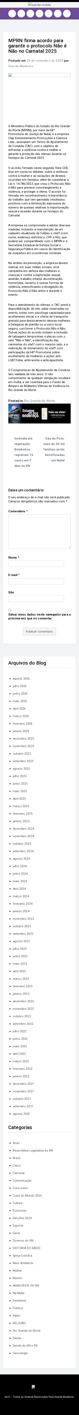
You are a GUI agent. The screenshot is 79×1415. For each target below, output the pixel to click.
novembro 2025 (23, 746)
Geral (16, 1233)
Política (18, 1308)
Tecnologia (20, 1353)
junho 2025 (20, 783)
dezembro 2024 (23, 829)
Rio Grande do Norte (39, 401)
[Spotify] (48, 13)
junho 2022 (20, 1039)
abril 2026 (19, 708)
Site (11, 592)
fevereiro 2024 (22, 904)
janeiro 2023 (21, 994)
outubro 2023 (22, 926)
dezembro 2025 (23, 738)
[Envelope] (67, 13)
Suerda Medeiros (20, 66)
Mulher (17, 1270)
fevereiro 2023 (22, 986)
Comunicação (22, 1180)
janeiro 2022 (21, 1076)
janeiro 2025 (21, 821)
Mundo (17, 1278)
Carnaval (19, 1173)
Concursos (20, 1188)
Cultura (17, 1203)
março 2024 (21, 896)
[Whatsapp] (58, 13)
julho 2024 (20, 866)
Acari (16, 1143)
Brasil (16, 1158)
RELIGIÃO (19, 1323)
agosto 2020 (21, 1114)
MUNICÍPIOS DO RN (26, 1285)
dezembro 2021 (23, 1084)
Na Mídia (18, 1293)
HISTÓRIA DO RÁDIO (27, 1248)
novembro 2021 (23, 1091)
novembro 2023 (23, 919)
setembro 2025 (23, 761)
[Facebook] (21, 13)
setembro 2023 (23, 934)
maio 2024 (20, 881)
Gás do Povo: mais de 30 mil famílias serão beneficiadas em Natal (54, 449)
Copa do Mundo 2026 (27, 1195)
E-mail (14, 575)
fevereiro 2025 (22, 813)
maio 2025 (20, 791)
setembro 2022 (23, 1024)
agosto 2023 (21, 941)
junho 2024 (20, 874)
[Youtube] (39, 13)
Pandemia (19, 1300)
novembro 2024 (23, 836)
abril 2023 (19, 971)
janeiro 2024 (21, 911)
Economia (19, 1210)
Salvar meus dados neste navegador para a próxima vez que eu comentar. (39, 616)
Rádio (16, 1315)
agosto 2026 (21, 678)
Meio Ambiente (23, 1263)
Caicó (17, 1165)
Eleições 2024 (22, 1218)
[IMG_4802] (39, 413)
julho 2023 (20, 949)
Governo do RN (23, 1240)
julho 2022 (20, 1031)
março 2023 (21, 979)
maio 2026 (20, 701)
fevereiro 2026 (22, 723)
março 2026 (21, 716)
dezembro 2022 (23, 1001)
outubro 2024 (22, 844)
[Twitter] (30, 13)
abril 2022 (19, 1054)
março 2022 (21, 1061)
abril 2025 (19, 798)
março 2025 (21, 806)
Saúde (17, 1338)
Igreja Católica (22, 1255)
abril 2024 (19, 889)
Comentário (18, 511)
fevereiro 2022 (22, 1069)
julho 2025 (20, 776)
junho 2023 (20, 956)
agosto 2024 (21, 859)
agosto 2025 (21, 768)
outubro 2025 (22, 753)
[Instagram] (12, 13)
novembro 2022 (23, 1009)
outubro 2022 (22, 1016)
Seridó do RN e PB (25, 1345)
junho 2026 (20, 693)
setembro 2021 (23, 1106)
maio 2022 (20, 1046)
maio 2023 (20, 964)
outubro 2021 (22, 1099)
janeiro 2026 (21, 731)
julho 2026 (20, 686)
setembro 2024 (23, 851)
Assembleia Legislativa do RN (33, 1150)
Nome (13, 557)
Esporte (18, 1225)
